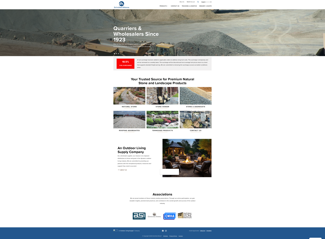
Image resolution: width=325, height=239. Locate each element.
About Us (123, 170)
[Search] (198, 2)
